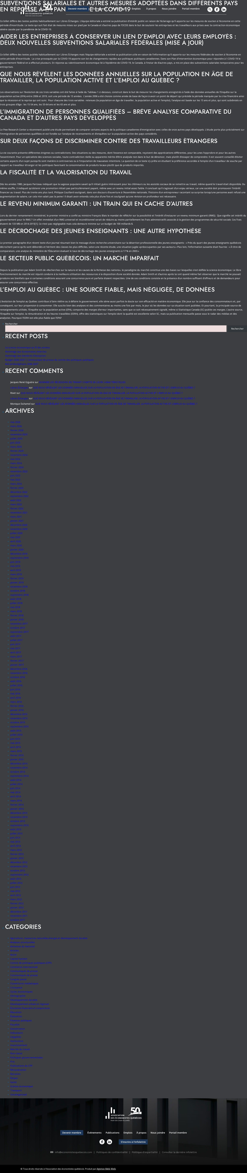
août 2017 (15, 635)
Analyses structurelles (22, 942)
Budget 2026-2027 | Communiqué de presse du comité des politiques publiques (49, 359)
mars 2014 (16, 800)
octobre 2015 (17, 722)
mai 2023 (15, 479)
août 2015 (15, 730)
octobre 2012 (17, 870)
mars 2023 (16, 483)
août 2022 (15, 500)
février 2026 (16, 430)
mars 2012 (16, 899)
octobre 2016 (17, 677)
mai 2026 (15, 422)
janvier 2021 (17, 520)
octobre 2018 (17, 590)
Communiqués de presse (24, 971)
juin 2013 (15, 837)
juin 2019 (15, 561)
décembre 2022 (18, 491)
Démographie (17, 995)
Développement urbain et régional (29, 1003)
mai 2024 (15, 459)
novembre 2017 (18, 623)
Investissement (18, 1045)
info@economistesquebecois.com (73, 1152)
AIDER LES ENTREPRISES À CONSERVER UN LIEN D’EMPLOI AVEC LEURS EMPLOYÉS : (118, 36)
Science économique (21, 1086)
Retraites (15, 1073)
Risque (14, 1078)
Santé (13, 1082)
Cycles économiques (21, 991)
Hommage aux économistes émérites (25, 351)
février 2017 (16, 660)
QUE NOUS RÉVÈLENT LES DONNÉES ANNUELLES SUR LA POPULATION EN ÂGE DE (116, 74)
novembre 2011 (18, 915)
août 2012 (15, 878)
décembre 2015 (18, 714)
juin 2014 (15, 788)
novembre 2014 (18, 767)
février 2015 (16, 755)
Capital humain (18, 958)
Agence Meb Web (106, 1168)
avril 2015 (15, 747)
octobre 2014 (17, 771)
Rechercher (11, 323)
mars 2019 (16, 574)
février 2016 (16, 705)
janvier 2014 (17, 808)
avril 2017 (15, 652)
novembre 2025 (18, 434)
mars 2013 (16, 849)
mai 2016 (15, 693)
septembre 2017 (19, 631)
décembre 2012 (18, 862)
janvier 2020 (17, 549)
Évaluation (16, 1016)
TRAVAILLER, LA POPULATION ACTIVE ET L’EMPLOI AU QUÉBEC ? (89, 80)
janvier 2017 (17, 664)
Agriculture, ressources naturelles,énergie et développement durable (48, 938)
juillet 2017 (16, 640)
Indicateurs (16, 1032)
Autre (13, 954)
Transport (16, 1090)
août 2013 (15, 829)
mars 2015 (16, 751)
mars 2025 (16, 446)
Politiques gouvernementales (26, 1057)
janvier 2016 (17, 710)
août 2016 (15, 681)
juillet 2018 (16, 603)
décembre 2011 (18, 911)
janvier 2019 (17, 582)
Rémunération (18, 1069)
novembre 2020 (18, 529)
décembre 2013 (18, 812)
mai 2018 (15, 607)
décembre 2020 (18, 524)
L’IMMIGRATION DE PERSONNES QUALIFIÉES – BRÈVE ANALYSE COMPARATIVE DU (115, 111)
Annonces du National (22, 946)
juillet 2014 (16, 784)
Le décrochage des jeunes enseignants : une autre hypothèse (100, 231)
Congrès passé (18, 979)
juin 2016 (15, 689)
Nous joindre (169, 8)
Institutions (16, 1040)
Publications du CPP (21, 1065)
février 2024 (16, 467)
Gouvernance (17, 1028)
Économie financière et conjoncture (30, 1008)
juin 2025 (15, 442)
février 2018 (16, 615)
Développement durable (23, 999)
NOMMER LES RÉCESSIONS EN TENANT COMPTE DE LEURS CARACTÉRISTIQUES (82, 382)
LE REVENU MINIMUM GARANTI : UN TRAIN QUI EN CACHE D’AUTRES (96, 203)
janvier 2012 (17, 907)
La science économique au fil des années (27, 347)
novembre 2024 (18, 454)
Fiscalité (14, 1024)
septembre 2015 (19, 726)
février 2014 (16, 804)
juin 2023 (15, 475)
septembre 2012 (19, 874)
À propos (151, 8)
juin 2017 (15, 644)
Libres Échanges (19, 387)
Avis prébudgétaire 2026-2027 (21, 363)
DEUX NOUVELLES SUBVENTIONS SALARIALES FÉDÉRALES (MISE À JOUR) (102, 42)
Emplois (136, 8)
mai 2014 (15, 792)
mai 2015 (15, 742)
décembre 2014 (18, 763)
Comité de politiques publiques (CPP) (30, 962)
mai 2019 (15, 566)
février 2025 (16, 450)
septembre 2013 (19, 825)
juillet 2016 (16, 685)
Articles (14, 950)
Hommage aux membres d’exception (25, 355)
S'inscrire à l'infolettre (133, 1141)
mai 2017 (15, 648)
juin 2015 (15, 738)
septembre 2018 (19, 594)
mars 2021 (16, 516)
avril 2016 (15, 697)
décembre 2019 (18, 553)
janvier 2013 (17, 858)
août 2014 (15, 779)
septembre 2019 (19, 557)
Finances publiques (21, 1020)
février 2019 (16, 578)
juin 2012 (15, 886)
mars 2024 (16, 463)
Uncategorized (18, 1094)
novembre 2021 (18, 512)
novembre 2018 (18, 586)
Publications (119, 8)
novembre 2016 (18, 673)
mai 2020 (15, 537)
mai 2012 (15, 891)
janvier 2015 (17, 759)
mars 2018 (16, 611)
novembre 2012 (18, 866)
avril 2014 (15, 796)
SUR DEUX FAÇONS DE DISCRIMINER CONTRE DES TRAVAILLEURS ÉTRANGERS (108, 141)
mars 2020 (16, 545)
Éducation (15, 1012)
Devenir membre (77, 8)
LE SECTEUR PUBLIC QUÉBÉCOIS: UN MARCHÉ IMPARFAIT (79, 258)
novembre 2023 (18, 471)
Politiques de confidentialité (111, 1152)
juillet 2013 (16, 833)
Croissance (16, 987)
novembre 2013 (18, 817)
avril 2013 (15, 845)
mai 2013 (15, 841)
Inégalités (15, 1036)
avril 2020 (15, 541)
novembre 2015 (18, 718)
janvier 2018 (17, 619)
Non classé (16, 1053)
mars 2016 (16, 701)
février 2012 (16, 903)
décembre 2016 (18, 668)
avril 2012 (15, 895)
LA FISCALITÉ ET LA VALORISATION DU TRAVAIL (66, 172)
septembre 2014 (19, 775)
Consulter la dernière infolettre (179, 1152)
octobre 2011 (17, 919)
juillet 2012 (16, 882)
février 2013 (16, 854)
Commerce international (23, 966)
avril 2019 (15, 570)
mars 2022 (16, 504)
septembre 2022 (19, 496)
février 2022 (16, 508)
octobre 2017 (17, 627)
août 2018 (15, 598)
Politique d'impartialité (145, 1152)
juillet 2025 (16, 438)
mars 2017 (16, 656)
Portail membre (191, 8)
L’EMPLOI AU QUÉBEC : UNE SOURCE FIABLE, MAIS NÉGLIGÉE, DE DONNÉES (107, 289)
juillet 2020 (16, 533)
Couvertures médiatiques (24, 983)
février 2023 (16, 487)
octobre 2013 (17, 821)
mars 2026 (16, 426)
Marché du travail (20, 1049)
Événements (99, 8)
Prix (12, 1061)
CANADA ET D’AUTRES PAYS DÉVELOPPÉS (58, 118)
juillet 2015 (16, 734)
